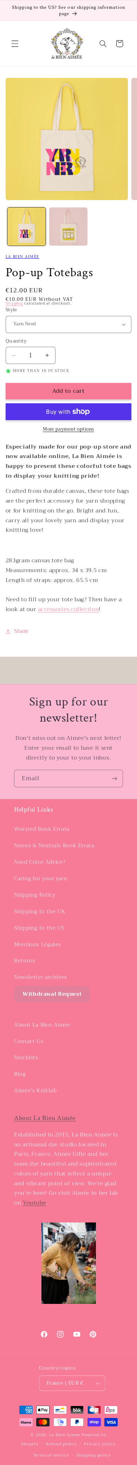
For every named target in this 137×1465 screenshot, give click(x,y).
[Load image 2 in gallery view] (68, 226)
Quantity (16, 341)
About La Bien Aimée (42, 1024)
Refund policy (61, 1443)
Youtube (34, 1202)
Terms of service (51, 1455)
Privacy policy (100, 1443)
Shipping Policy (34, 895)
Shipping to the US (39, 928)
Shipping (14, 303)
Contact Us (28, 1041)
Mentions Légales (37, 944)
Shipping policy (93, 1455)
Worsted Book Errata (42, 829)
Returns (24, 960)
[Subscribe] (114, 778)
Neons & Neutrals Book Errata (54, 845)
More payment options (68, 429)
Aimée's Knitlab (35, 1090)
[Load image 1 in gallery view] (26, 226)
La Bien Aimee (64, 1434)
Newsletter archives (40, 977)
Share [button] (21, 631)
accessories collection (68, 609)
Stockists (26, 1057)
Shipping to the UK (39, 911)
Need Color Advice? (39, 862)
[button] (15, 43)
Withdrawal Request (51, 994)
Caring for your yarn (41, 878)
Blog (20, 1074)
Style (11, 309)
